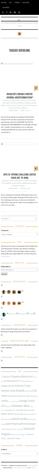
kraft (22, 414)
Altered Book (14, 100)
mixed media (19, 419)
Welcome (3, 2)
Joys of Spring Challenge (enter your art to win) (19, 176)
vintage (22, 434)
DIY (27, 100)
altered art (26, 376)
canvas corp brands (12, 390)
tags (21, 429)
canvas (11, 385)
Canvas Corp (13, 181)
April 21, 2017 (25, 110)
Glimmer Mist (20, 406)
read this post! (5, 256)
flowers (8, 406)
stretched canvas (15, 429)
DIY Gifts (32, 100)
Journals (20, 103)
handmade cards (13, 410)
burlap (4, 385)
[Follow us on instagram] (10, 12)
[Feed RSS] (3, 12)
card (26, 391)
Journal (16, 414)
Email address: (6, 266)
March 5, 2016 (25, 188)
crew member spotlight (13, 401)
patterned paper (27, 423)
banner (31, 381)
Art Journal (24, 381)
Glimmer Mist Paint (28, 183)
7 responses (13, 110)
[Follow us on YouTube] (15, 12)
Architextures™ (12, 380)
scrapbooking (5, 429)
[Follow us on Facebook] (6, 12)
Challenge (34, 396)
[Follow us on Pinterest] (18, 12)
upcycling (16, 434)
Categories (4, 230)
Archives (4, 449)
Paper (15, 423)
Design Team (27, 401)
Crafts (23, 100)
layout (26, 414)
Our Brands (5, 7)
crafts (4, 401)
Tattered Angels (21, 108)
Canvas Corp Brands (32, 465)
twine (12, 434)
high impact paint (26, 410)
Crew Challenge (30, 181)
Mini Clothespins (6, 419)
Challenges (25, 2)
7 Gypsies (5, 376)
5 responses (13, 188)
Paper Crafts (12, 105)
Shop (10, 2)
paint (9, 423)
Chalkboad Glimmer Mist (18, 396)
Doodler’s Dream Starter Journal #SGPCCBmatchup (19, 95)
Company (17, 2)
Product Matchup (24, 105)
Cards (30, 391)
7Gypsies (5, 100)
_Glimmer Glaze (13, 438)
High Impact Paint (9, 103)
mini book (32, 414)
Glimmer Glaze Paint (13, 183)
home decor (7, 413)
